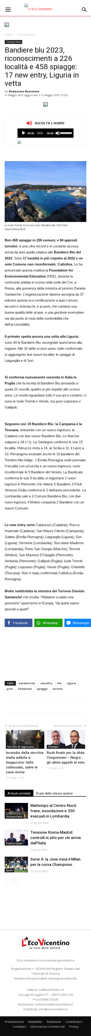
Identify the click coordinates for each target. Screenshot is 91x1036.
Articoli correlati (19, 793)
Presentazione (14, 1022)
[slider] (65, 132)
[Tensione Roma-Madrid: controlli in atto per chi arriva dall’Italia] (16, 838)
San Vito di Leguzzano (20, 746)
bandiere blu (27, 683)
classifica (46, 683)
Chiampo (53, 746)
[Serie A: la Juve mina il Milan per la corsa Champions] (16, 865)
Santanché (25, 688)
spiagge (42, 688)
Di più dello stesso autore (54, 793)
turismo (58, 688)
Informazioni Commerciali (48, 1027)
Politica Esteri (14, 843)
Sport (9, 870)
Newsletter (35, 1022)
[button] (84, 9)
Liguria (71, 683)
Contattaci (19, 1027)
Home (9, 35)
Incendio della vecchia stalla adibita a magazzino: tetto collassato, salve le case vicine (24, 762)
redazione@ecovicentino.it (54, 1004)
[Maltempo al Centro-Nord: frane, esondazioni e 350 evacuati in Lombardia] (16, 811)
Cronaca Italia (26, 35)
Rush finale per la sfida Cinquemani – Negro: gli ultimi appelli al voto (66, 758)
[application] (46, 133)
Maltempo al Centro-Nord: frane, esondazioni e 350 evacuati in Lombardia (53, 810)
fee (59, 683)
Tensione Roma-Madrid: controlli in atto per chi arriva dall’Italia (55, 837)
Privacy (74, 1027)
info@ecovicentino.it (53, 1009)
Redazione (54, 1022)
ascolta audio (23, 133)
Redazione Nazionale (24, 91)
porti (10, 688)
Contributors (73, 1022)
